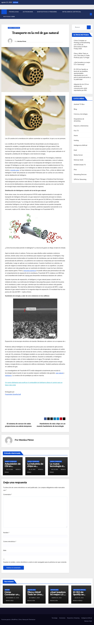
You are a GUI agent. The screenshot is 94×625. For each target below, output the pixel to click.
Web (4, 550)
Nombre (6, 532)
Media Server (78, 155)
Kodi (75, 150)
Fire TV (76, 130)
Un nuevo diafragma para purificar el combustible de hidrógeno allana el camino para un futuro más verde (33, 384)
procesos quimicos (30, 270)
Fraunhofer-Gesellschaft (13, 394)
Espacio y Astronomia (81, 126)
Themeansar (32, 619)
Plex (75, 169)
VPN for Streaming (80, 179)
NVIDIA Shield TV (80, 165)
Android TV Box (79, 104)
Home (76, 135)
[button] (87, 14)
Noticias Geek (9, 16)
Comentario (7, 494)
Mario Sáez (9, 600)
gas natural (59, 373)
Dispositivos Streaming (47, 12)
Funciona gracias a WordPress (9, 619)
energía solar (14, 170)
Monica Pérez (21, 41)
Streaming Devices (80, 174)
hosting (76, 140)
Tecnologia (14, 12)
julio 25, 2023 (79, 597)
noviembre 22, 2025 (12, 597)
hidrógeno (8, 375)
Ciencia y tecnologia (13, 27)
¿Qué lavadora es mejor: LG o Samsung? (57, 594)
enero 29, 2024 (57, 597)
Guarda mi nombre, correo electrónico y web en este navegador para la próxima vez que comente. (35, 562)
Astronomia (28, 12)
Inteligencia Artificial (71, 12)
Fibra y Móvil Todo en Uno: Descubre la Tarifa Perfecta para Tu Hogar (82, 55)
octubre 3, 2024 (34, 597)
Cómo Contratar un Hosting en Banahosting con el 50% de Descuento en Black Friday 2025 (82, 44)
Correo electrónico (9, 541)
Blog (75, 109)
